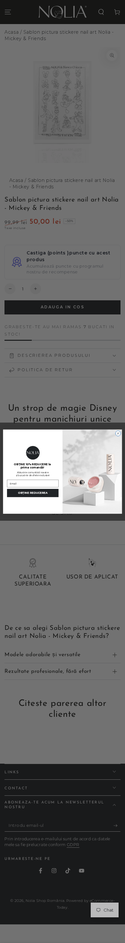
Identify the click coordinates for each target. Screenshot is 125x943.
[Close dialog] (118, 433)
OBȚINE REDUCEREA (32, 492)
